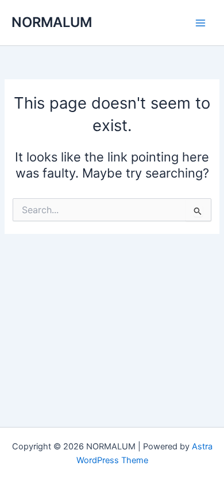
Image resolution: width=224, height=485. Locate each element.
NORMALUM (51, 22)
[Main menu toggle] (200, 23)
